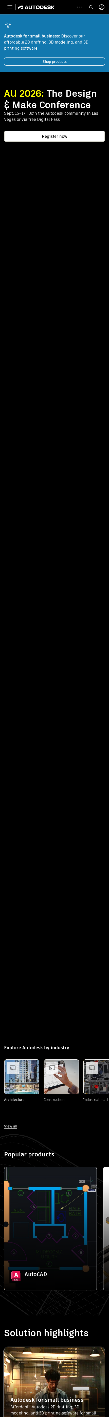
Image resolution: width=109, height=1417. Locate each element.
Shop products (55, 61)
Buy (50, 1276)
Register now (54, 136)
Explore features (50, 1262)
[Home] (36, 7)
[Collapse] (16, 1178)
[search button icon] (91, 7)
